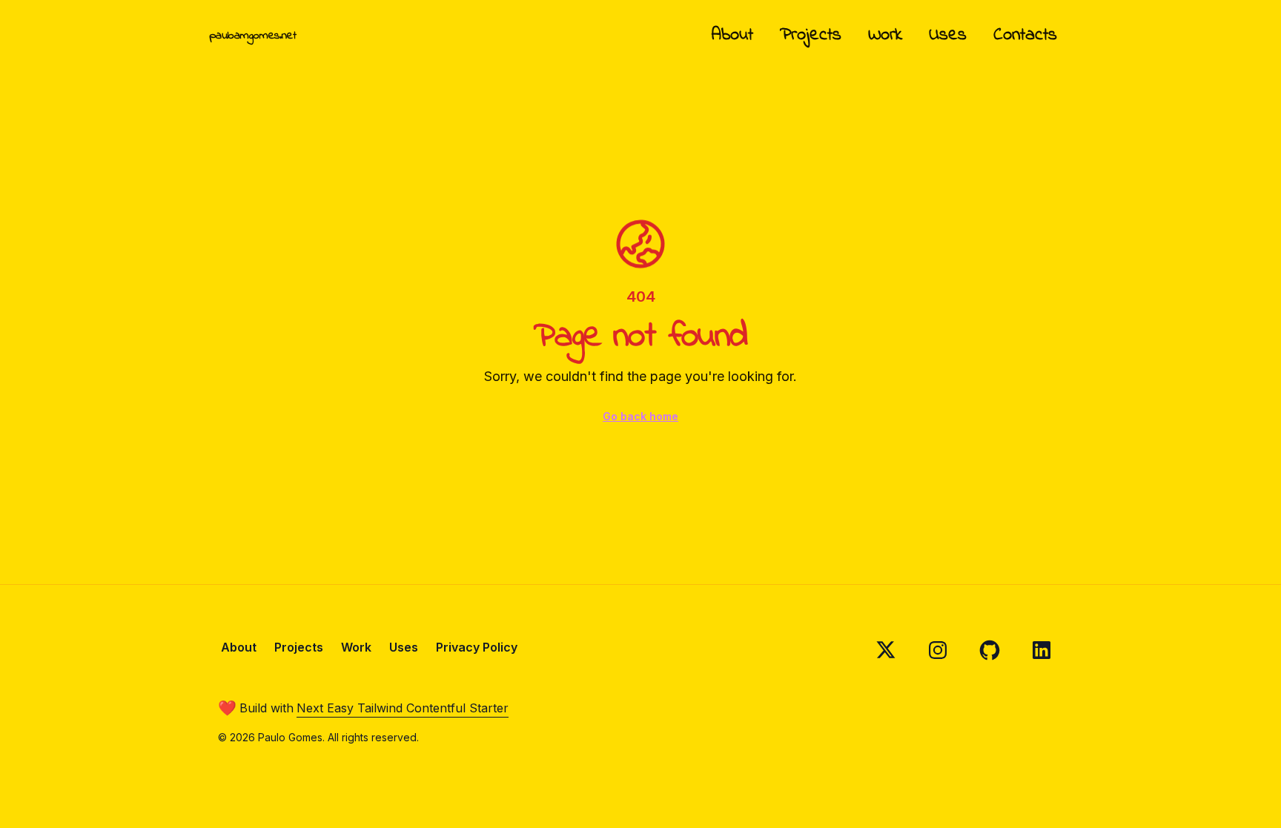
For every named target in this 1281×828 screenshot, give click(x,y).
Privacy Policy (476, 647)
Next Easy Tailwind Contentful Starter (403, 708)
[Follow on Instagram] (937, 650)
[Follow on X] (885, 650)
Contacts (1025, 35)
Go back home (640, 416)
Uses (948, 35)
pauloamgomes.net (253, 35)
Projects (810, 35)
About (732, 35)
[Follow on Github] (989, 650)
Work (885, 35)
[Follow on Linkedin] (1041, 650)
